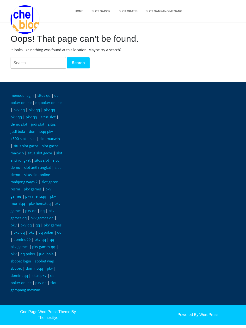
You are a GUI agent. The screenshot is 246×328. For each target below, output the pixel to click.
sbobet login (21, 261)
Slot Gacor (101, 11)
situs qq (43, 95)
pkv (14, 225)
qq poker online (48, 102)
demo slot (19, 124)
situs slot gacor (25, 145)
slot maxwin (50, 138)
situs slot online (37, 174)
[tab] (78, 62)
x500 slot (18, 138)
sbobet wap (44, 261)
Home (79, 11)
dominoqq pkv (41, 131)
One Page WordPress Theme (45, 312)
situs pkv (39, 275)
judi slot (37, 124)
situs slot (48, 117)
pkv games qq (42, 217)
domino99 (22, 239)
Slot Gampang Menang (164, 11)
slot (33, 138)
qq (42, 210)
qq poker (45, 232)
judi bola (46, 253)
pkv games (33, 189)
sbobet (16, 268)
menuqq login (22, 95)
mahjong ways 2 (24, 181)
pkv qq (19, 109)
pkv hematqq (40, 203)
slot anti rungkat (37, 167)
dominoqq (34, 268)
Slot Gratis (128, 11)
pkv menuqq (35, 196)
